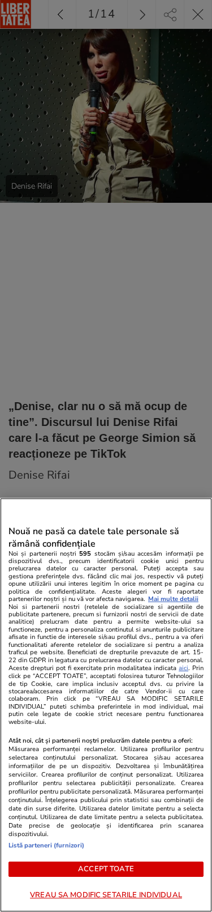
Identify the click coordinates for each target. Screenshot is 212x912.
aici (183, 668)
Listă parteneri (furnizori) (46, 845)
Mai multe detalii (173, 599)
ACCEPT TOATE (106, 869)
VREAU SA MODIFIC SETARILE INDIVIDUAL (106, 895)
